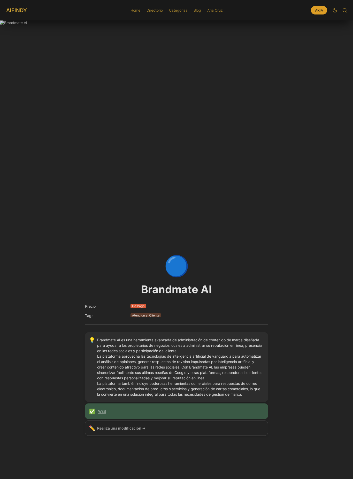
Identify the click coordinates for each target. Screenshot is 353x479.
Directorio (155, 10)
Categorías (178, 10)
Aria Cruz (215, 10)
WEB (102, 411)
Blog (197, 10)
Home (135, 10)
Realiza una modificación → (121, 428)
